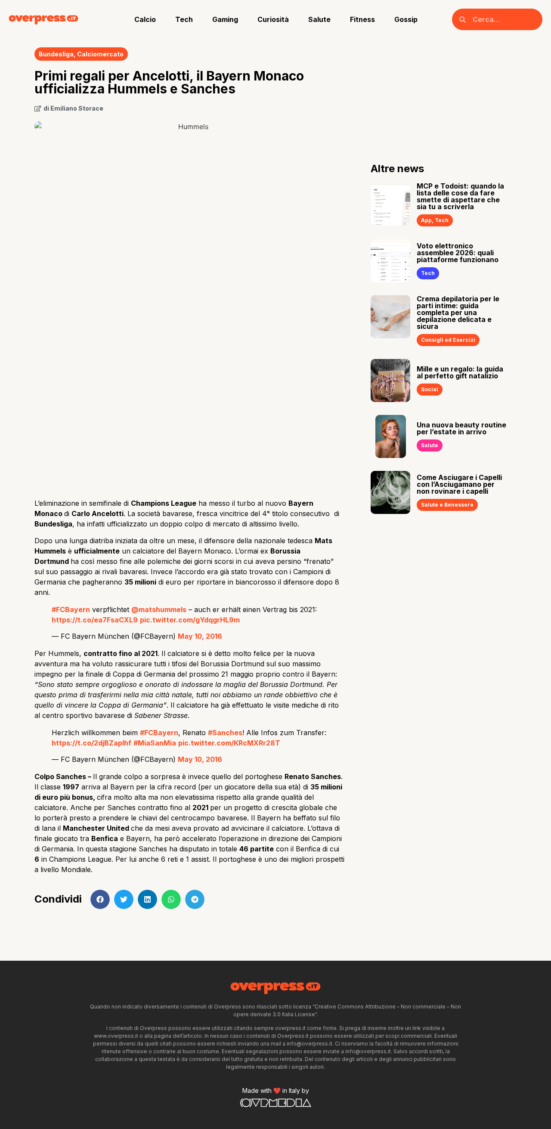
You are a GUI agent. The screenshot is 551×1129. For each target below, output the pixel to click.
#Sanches (225, 732)
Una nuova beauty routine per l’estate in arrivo (461, 428)
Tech (184, 19)
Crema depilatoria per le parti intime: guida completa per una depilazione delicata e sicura (458, 312)
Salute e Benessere (447, 504)
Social (429, 389)
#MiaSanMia (154, 743)
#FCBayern (71, 609)
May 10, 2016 (200, 636)
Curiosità (273, 19)
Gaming (225, 19)
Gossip (406, 19)
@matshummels (158, 609)
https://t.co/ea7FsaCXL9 (95, 620)
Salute (319, 19)
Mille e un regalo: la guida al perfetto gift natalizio (460, 372)
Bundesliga (56, 54)
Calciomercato (100, 54)
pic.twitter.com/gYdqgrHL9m (190, 620)
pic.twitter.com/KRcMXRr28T (229, 743)
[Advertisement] (189, 423)
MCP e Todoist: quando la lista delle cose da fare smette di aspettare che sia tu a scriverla (460, 196)
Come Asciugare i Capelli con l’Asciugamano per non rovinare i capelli (459, 484)
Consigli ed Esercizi (448, 340)
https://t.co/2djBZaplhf (91, 743)
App (426, 220)
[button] (100, 899)
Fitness (362, 19)
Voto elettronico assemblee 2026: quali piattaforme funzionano (457, 252)
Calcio (145, 19)
